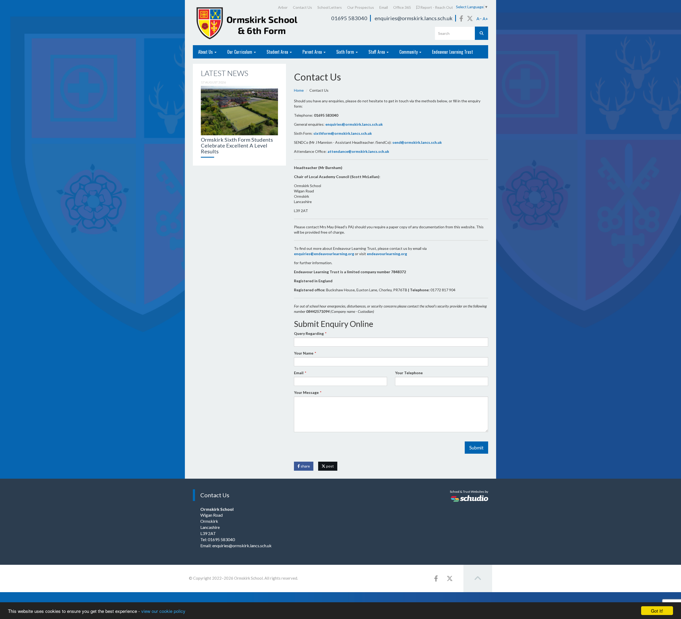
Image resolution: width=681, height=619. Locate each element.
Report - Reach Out (436, 7)
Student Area (278, 52)
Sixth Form (345, 52)
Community (409, 52)
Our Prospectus (360, 7)
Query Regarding (309, 333)
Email (383, 7)
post (329, 466)
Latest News (224, 73)
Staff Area (377, 52)
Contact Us (302, 7)
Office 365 (402, 7)
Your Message (306, 392)
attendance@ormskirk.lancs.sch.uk (358, 151)
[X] (470, 18)
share (305, 466)
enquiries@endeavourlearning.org (324, 253)
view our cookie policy (163, 611)
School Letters (329, 7)
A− (479, 18)
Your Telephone (409, 372)
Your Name (303, 353)
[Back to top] (477, 578)
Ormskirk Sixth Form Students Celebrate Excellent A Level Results (237, 145)
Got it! (657, 610)
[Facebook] (461, 18)
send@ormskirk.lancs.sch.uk (417, 142)
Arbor (283, 7)
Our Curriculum (240, 52)
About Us (206, 52)
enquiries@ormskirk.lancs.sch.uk (413, 18)
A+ (485, 18)
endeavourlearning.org (387, 253)
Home (299, 90)
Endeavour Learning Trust (452, 52)
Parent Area (312, 52)
